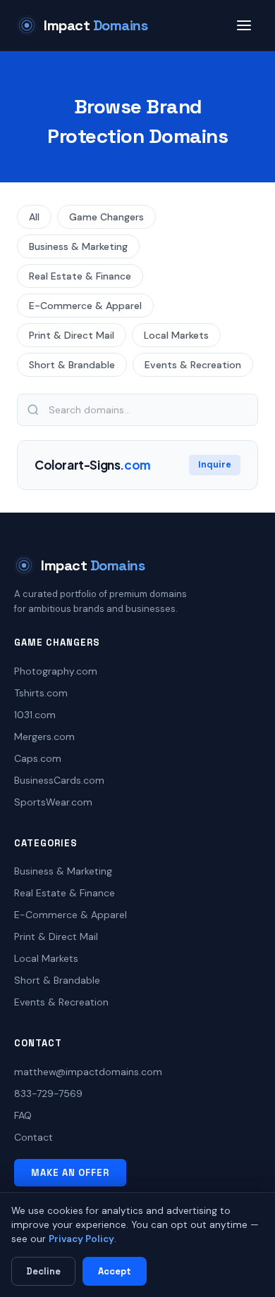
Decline (43, 1271)
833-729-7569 (48, 1093)
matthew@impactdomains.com (88, 1071)
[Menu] (244, 25)
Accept (114, 1271)
